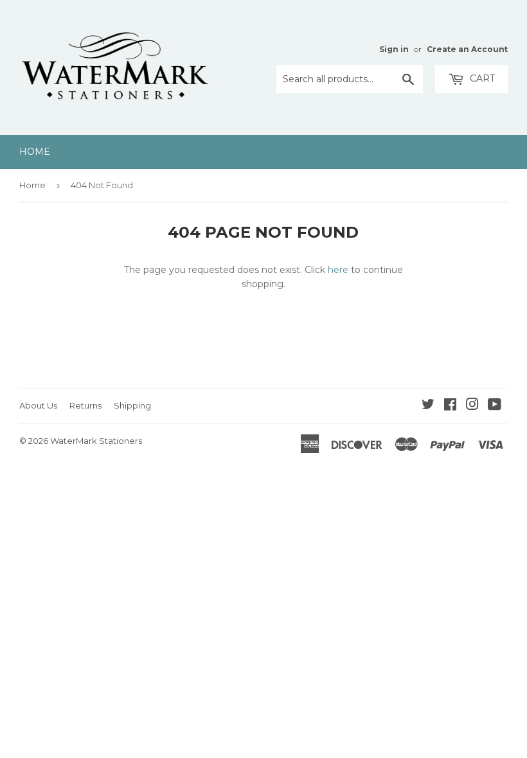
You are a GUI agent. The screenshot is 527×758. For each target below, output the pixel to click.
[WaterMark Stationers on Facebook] (450, 406)
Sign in (394, 49)
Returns (85, 405)
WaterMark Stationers (96, 441)
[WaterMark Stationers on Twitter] (428, 406)
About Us (38, 405)
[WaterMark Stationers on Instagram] (472, 406)
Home (34, 151)
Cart (481, 78)
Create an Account (467, 49)
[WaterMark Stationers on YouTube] (494, 406)
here (338, 270)
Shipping (132, 405)
